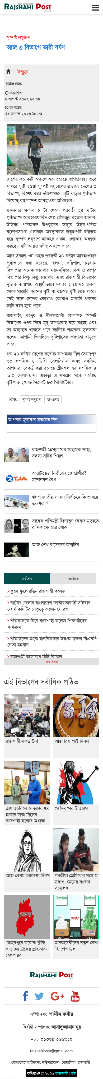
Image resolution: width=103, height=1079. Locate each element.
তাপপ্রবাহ (53, 399)
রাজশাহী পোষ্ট (65, 1073)
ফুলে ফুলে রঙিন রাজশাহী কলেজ (37, 590)
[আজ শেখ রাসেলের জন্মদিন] (51, 555)
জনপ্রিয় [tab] (73, 578)
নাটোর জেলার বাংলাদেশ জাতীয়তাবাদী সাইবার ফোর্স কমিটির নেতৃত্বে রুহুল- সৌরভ (48, 605)
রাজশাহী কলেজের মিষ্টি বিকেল (35, 656)
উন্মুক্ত (22, 71)
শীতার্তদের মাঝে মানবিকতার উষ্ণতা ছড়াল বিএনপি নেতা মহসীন (52, 641)
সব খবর (52, 661)
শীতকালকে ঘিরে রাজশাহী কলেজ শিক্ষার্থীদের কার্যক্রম (47, 623)
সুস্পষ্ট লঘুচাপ (31, 399)
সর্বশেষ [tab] (27, 578)
